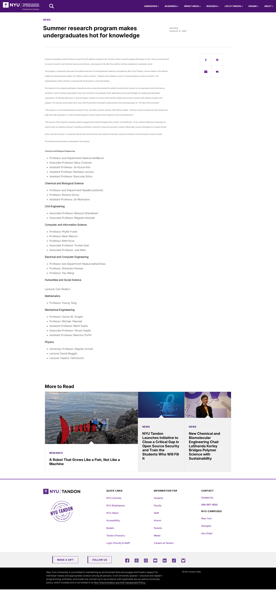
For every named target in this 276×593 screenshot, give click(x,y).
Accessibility (113, 520)
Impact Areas (192, 6)
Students (158, 498)
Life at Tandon (234, 6)
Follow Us (99, 559)
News (47, 19)
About (268, 6)
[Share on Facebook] (206, 59)
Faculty (158, 505)
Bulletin (110, 528)
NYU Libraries (113, 498)
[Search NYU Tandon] (51, 6)
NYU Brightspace (115, 505)
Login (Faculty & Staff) (118, 543)
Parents (158, 528)
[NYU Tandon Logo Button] (74, 491)
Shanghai (206, 525)
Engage (254, 6)
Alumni (157, 520)
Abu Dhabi (206, 533)
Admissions (151, 6)
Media (157, 535)
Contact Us (207, 497)
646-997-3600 (209, 504)
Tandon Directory (115, 535)
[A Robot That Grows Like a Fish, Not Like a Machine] (91, 418)
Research (212, 6)
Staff (156, 513)
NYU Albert (112, 513)
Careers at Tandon (164, 543)
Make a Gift (65, 559)
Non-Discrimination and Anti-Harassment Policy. (120, 582)
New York (206, 518)
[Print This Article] (217, 71)
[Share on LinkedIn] (217, 59)
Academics (171, 6)
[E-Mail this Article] (206, 71)
